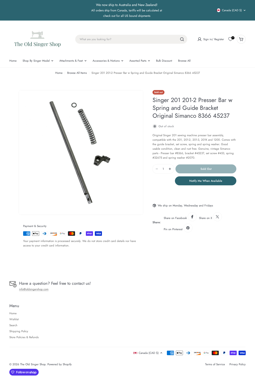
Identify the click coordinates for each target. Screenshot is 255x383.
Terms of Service (215, 364)
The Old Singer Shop (33, 364)
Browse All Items (77, 73)
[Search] (182, 39)
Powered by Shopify (59, 364)
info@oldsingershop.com (34, 289)
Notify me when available (205, 181)
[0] (230, 39)
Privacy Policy (237, 364)
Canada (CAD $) (232, 10)
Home (59, 73)
